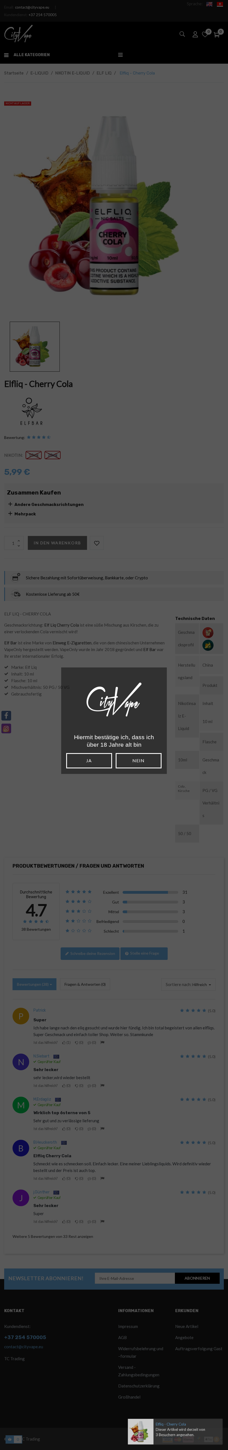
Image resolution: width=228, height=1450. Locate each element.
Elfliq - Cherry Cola (171, 1424)
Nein (138, 760)
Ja (89, 760)
